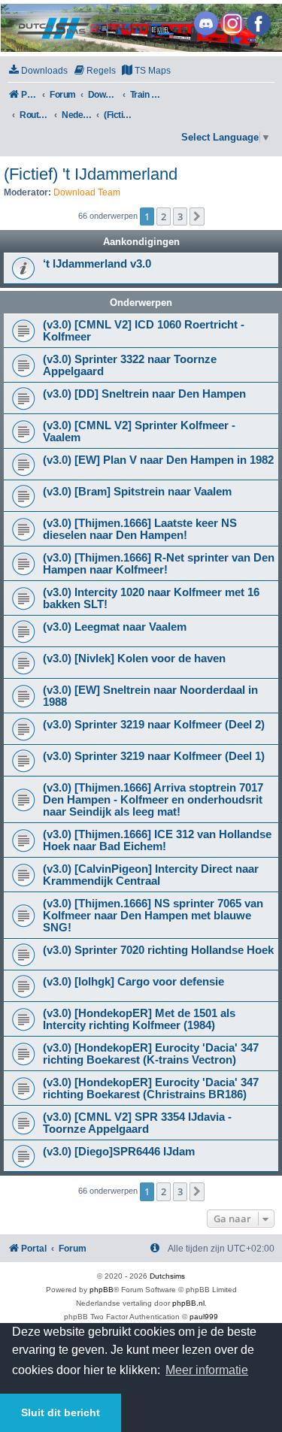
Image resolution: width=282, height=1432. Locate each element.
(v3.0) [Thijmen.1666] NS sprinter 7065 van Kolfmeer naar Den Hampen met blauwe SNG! (153, 916)
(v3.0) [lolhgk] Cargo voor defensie (133, 982)
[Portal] (140, 28)
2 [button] (163, 216)
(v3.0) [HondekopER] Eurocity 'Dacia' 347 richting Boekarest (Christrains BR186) (151, 1088)
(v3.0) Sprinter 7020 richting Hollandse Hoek (158, 950)
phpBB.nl (188, 1303)
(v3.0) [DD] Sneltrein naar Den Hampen (144, 394)
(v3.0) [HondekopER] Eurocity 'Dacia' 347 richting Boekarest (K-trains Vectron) (151, 1054)
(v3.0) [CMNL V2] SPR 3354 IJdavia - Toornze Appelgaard (137, 1123)
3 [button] (180, 216)
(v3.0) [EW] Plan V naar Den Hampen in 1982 (158, 460)
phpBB (101, 1289)
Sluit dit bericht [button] (60, 1412)
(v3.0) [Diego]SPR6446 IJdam (119, 1152)
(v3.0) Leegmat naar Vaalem (114, 627)
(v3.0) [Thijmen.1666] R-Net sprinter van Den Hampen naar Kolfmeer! (158, 564)
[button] (197, 216)
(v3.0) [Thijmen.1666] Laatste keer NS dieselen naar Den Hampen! (140, 529)
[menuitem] (38, 71)
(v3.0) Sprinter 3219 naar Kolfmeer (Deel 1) (154, 756)
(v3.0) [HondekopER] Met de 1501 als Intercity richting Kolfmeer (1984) (139, 1019)
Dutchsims (167, 1276)
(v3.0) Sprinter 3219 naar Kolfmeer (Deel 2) (154, 725)
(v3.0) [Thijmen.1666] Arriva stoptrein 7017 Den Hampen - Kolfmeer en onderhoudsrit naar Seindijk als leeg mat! (153, 800)
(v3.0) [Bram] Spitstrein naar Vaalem (137, 492)
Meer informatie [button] (206, 1370)
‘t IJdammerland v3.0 (97, 264)
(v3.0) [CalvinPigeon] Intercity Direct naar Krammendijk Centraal (151, 875)
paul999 (204, 1316)
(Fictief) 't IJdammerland (90, 174)
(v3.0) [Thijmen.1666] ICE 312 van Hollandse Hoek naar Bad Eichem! (157, 840)
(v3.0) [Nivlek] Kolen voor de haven (134, 658)
